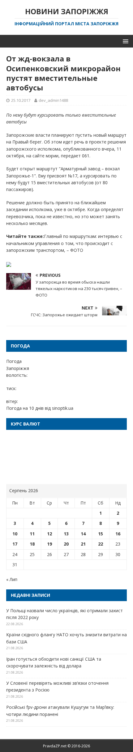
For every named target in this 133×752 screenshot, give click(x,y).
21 (83, 544)
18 (32, 544)
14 (83, 534)
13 (66, 534)
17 (14, 544)
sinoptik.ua (62, 408)
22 (100, 544)
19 (49, 544)
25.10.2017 (20, 100)
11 (32, 534)
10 (14, 534)
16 (117, 534)
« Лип (11, 579)
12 (49, 534)
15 (100, 534)
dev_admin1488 (53, 100)
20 (66, 544)
